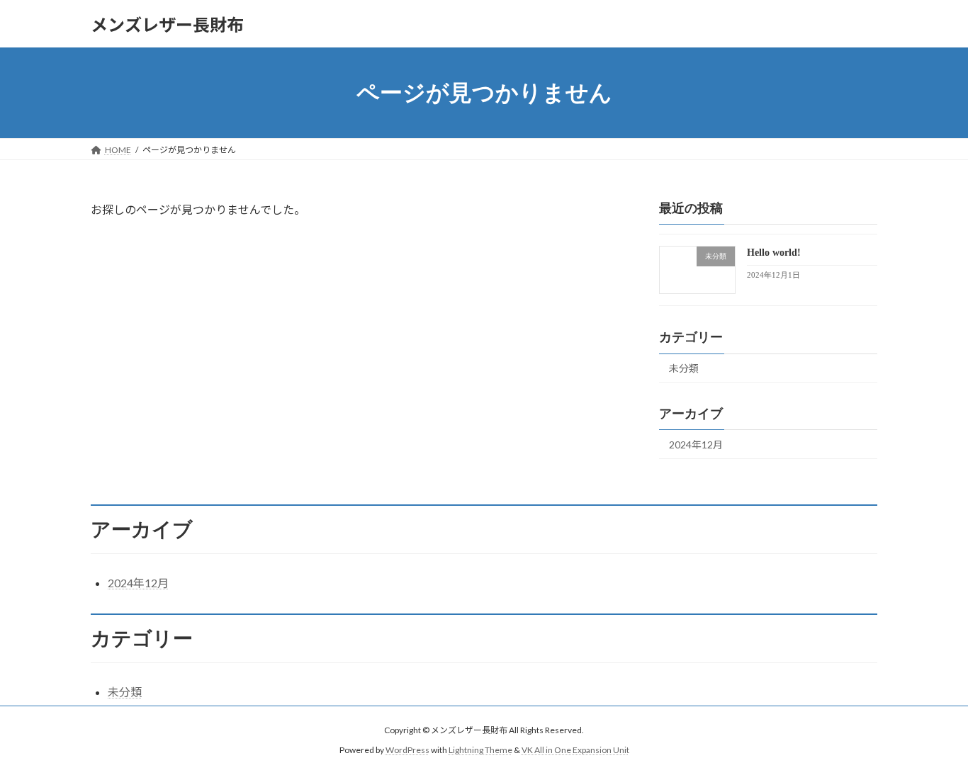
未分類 (684, 368)
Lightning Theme (480, 750)
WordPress (407, 750)
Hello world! (774, 252)
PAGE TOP (932, 738)
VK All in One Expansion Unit (575, 750)
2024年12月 (696, 445)
